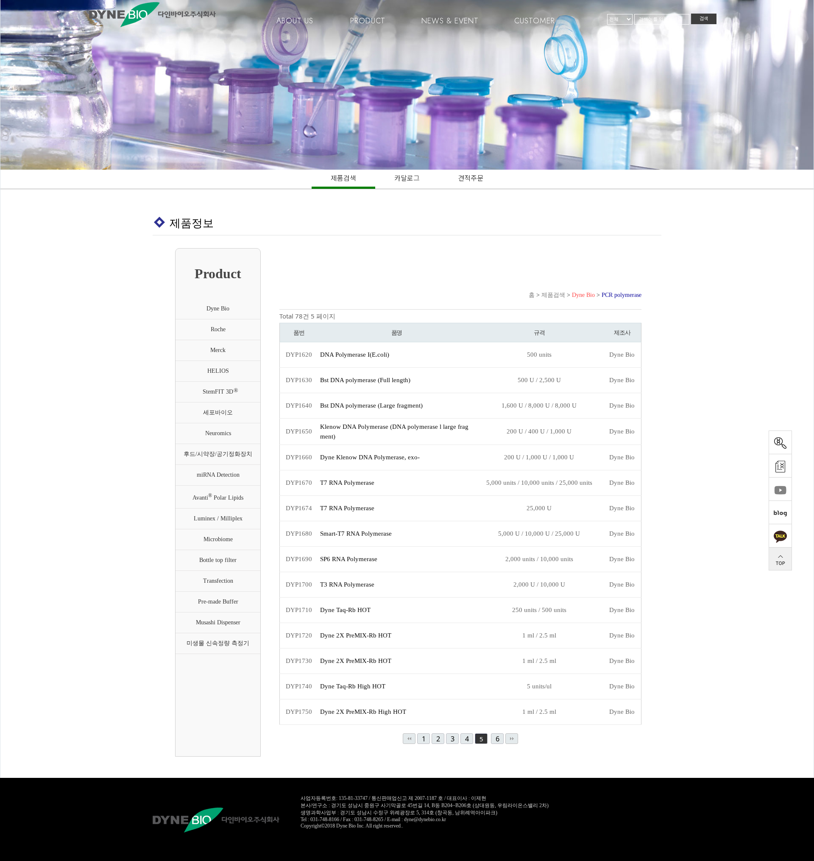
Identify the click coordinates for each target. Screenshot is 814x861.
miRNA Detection (218, 475)
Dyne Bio (217, 308)
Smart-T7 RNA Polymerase (356, 533)
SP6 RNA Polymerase (348, 559)
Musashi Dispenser (218, 622)
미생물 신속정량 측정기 (218, 643)
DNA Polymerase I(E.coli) (354, 354)
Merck (218, 350)
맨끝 (511, 738)
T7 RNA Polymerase (347, 482)
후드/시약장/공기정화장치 (218, 454)
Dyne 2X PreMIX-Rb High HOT (363, 711)
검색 (704, 18)
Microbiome (218, 539)
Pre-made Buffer (218, 601)
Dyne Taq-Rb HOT (345, 610)
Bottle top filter (218, 560)
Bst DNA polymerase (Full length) (365, 380)
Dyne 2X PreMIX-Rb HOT (355, 635)
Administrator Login (321, 832)
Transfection (218, 581)
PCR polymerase (621, 295)
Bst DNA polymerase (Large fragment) (371, 405)
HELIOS (218, 371)
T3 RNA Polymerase (347, 584)
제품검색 (343, 178)
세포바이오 (218, 412)
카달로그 (407, 178)
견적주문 (470, 178)
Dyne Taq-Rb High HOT (352, 686)
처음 (409, 738)
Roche (218, 329)
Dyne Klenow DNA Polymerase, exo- (370, 457)
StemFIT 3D (220, 391)
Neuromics (218, 433)
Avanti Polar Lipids (217, 497)
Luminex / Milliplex (218, 518)
